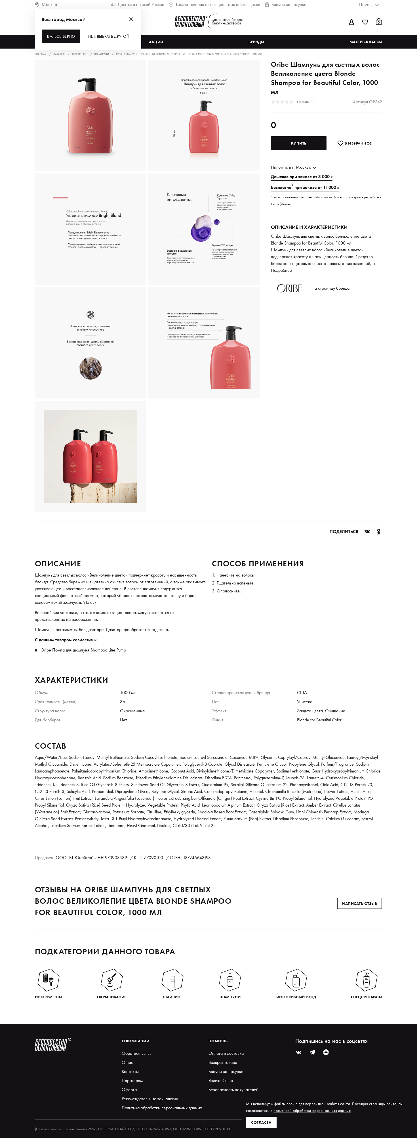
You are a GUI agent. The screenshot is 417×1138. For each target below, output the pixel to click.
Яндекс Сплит (220, 1080)
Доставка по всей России (141, 4)
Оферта (129, 1090)
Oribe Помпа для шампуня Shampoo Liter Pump (83, 650)
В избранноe (358, 143)
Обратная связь (136, 1053)
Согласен (261, 1122)
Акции (156, 41)
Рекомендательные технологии (150, 1099)
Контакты (130, 1071)
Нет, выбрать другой (108, 36)
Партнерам (132, 1080)
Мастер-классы (365, 41)
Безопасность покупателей (233, 1090)
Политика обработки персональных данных (162, 1108)
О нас (127, 1062)
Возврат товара (222, 1062)
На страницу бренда (330, 288)
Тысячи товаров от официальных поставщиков (218, 4)
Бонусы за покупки (288, 4)
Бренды (256, 41)
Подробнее (281, 270)
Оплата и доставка (226, 1053)
